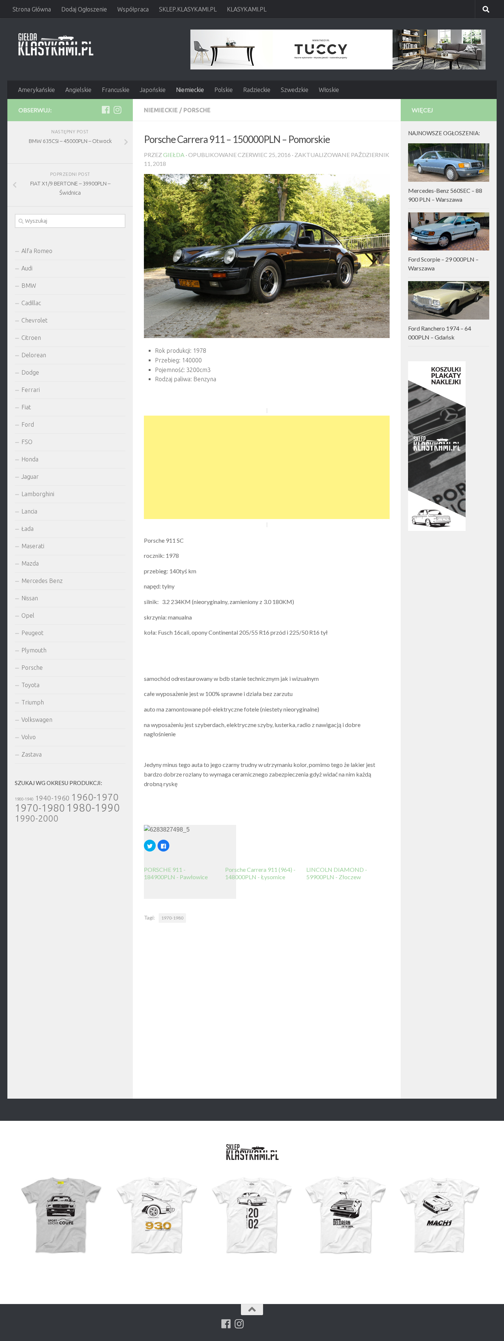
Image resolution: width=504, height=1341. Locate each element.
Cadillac (31, 303)
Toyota (30, 685)
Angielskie (78, 89)
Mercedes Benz (42, 580)
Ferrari (30, 389)
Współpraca (133, 9)
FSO (26, 442)
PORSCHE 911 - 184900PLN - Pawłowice (176, 873)
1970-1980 (172, 918)
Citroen (31, 337)
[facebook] (105, 109)
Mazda (30, 563)
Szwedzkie (294, 89)
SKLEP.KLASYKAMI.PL (188, 9)
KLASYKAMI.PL (246, 9)
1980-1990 (93, 808)
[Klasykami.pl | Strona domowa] (55, 44)
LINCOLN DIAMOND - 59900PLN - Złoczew (336, 873)
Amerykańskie (36, 89)
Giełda (173, 154)
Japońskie (153, 89)
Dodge (30, 372)
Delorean (33, 355)
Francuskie (116, 89)
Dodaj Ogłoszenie (84, 9)
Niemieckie (190, 89)
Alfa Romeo (36, 251)
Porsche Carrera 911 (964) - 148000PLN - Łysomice (260, 873)
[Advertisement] (267, 467)
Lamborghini (37, 494)
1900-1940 (24, 799)
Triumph (32, 702)
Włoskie (329, 89)
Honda (29, 459)
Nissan (29, 598)
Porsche (197, 110)
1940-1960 (52, 798)
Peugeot (32, 632)
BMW (28, 285)
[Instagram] (117, 109)
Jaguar (30, 476)
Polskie (223, 89)
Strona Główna (32, 9)
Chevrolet (34, 320)
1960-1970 (94, 797)
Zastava (31, 754)
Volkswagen (36, 719)
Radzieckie (256, 89)
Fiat (26, 407)
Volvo (28, 737)
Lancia (29, 511)
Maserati (32, 546)
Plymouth (33, 650)
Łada (27, 528)
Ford (27, 424)
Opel (27, 615)
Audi (26, 268)
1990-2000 (37, 818)
